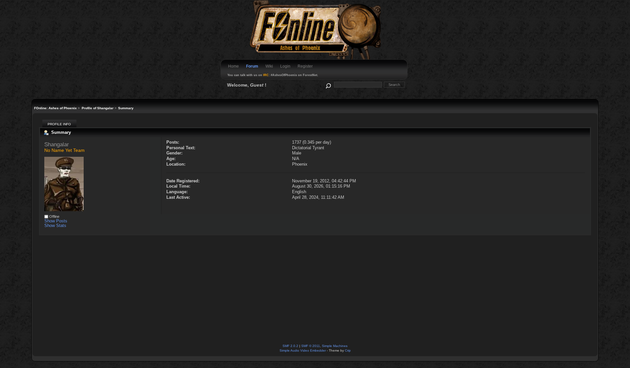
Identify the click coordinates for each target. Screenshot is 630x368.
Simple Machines (334, 346)
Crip (348, 350)
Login (285, 66)
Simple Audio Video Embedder (303, 350)
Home (233, 66)
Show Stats (55, 225)
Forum (252, 66)
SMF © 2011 (310, 346)
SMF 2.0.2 (290, 346)
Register (305, 66)
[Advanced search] (328, 84)
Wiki (269, 66)
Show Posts (55, 220)
